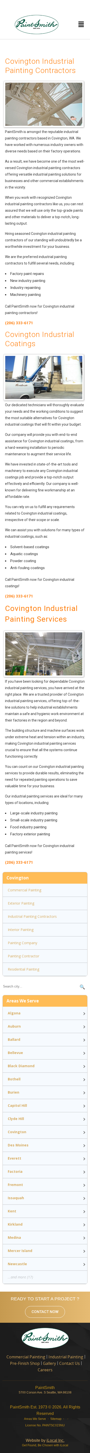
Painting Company (22, 942)
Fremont (15, 1184)
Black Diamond (21, 1065)
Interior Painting (21, 929)
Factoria (15, 1171)
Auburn (14, 1026)
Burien (13, 1092)
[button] (81, 24)
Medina (14, 1237)
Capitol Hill (17, 1105)
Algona (14, 1013)
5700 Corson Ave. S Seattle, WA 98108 (45, 1392)
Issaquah (16, 1197)
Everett (14, 1158)
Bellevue (15, 1052)
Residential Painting (23, 969)
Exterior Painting (21, 903)
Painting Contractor (23, 956)
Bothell (14, 1079)
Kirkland (15, 1224)
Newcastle (17, 1263)
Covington (17, 1131)
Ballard (14, 1039)
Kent (12, 1211)
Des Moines (18, 1145)
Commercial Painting (24, 890)
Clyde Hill (16, 1118)
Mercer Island (20, 1250)
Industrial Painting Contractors (32, 916)
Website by (45, 1440)
